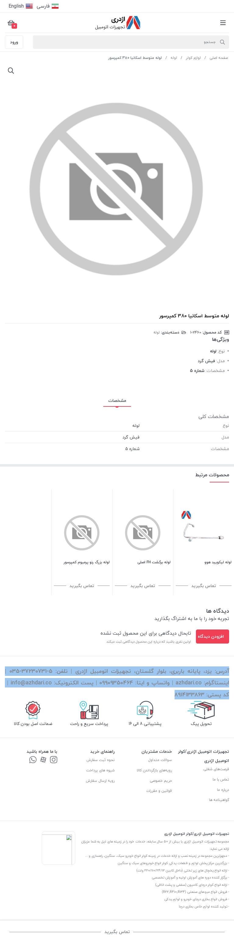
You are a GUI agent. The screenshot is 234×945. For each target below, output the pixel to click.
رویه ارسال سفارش (100, 780)
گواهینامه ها (219, 800)
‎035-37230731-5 (30, 671)
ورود (14, 42)
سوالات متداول (160, 760)
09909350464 (116, 682)
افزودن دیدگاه (211, 636)
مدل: (220, 361)
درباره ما (223, 790)
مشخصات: (215, 370)
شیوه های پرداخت (100, 770)
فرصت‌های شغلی (216, 769)
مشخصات (117, 400)
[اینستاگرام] (53, 760)
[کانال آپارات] (43, 760)
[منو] (223, 22)
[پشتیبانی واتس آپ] (33, 760)
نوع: (221, 351)
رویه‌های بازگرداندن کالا (154, 770)
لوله (174, 58)
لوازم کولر (193, 58)
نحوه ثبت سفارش (101, 760)
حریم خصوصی (161, 780)
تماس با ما (221, 779)
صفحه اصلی (219, 58)
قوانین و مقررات (159, 791)
